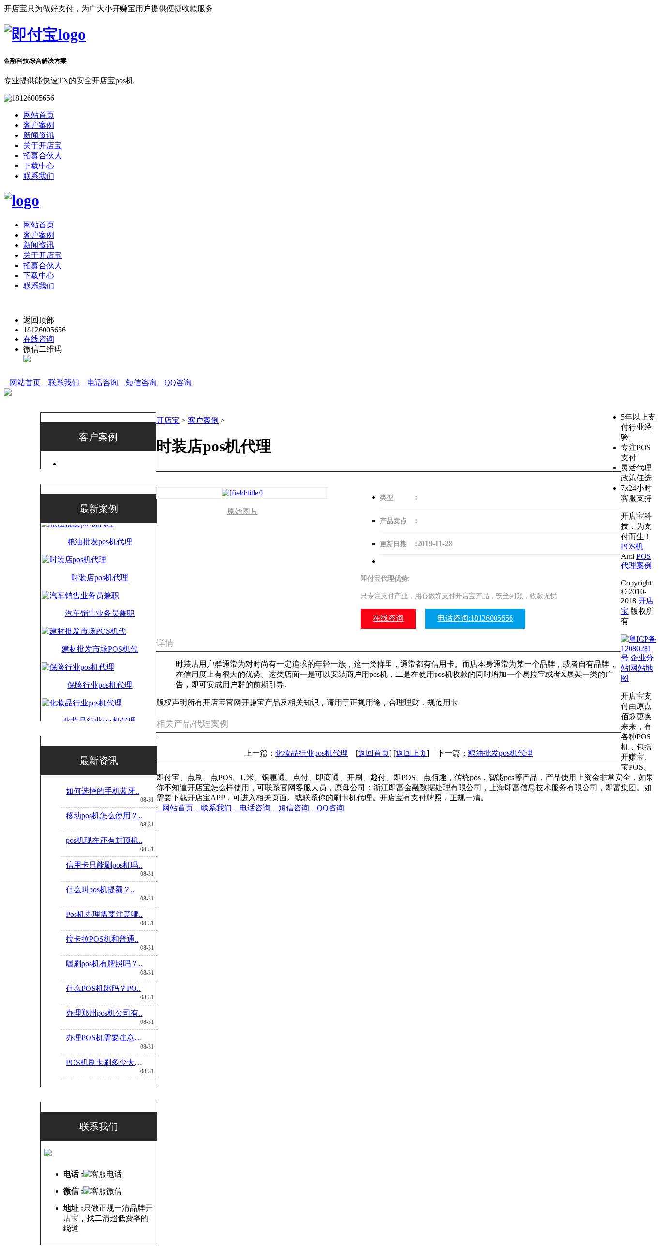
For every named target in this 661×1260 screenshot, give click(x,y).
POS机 (632, 546)
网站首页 (38, 115)
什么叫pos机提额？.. (100, 889)
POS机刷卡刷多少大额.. (105, 1062)
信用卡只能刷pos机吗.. (104, 865)
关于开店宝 (42, 145)
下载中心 (38, 166)
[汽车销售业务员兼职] (80, 573)
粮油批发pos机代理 (500, 753)
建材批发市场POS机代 (99, 627)
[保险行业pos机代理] (78, 645)
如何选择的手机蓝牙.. (102, 791)
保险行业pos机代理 (99, 663)
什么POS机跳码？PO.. (103, 988)
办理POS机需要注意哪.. (105, 1038)
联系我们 (38, 176)
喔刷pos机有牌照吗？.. (104, 964)
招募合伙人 (42, 155)
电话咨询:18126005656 (475, 618)
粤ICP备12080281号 (638, 648)
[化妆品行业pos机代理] (82, 680)
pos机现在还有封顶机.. (104, 840)
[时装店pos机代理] (74, 537)
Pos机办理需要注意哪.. (104, 914)
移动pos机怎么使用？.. (104, 815)
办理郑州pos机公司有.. (104, 1013)
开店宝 (168, 420)
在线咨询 (38, 339)
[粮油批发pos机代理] (78, 716)
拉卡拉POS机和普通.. (102, 939)
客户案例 (38, 125)
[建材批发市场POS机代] (84, 609)
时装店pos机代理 (99, 555)
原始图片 (242, 511)
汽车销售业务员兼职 (100, 591)
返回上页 (411, 753)
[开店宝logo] (45, 34)
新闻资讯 (38, 135)
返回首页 (373, 753)
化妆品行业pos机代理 (99, 698)
